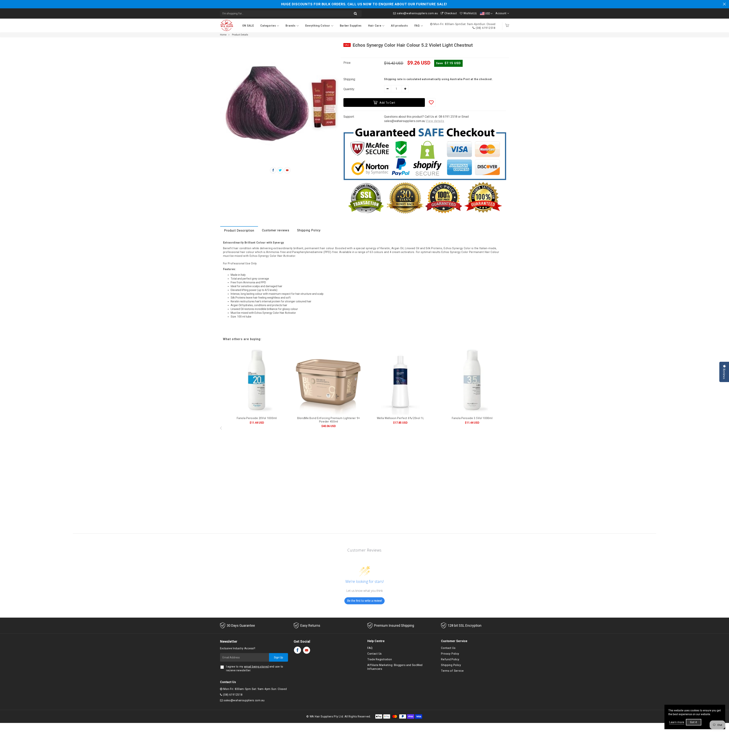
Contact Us (374, 653)
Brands (290, 25)
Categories (268, 25)
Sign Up (278, 657)
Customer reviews (275, 230)
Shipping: (349, 79)
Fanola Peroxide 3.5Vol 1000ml (472, 418)
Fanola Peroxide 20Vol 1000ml (257, 418)
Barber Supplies (351, 25)
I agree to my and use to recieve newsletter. (254, 668)
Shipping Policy (309, 230)
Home (223, 34)
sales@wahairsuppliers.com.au (417, 13)
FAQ (417, 25)
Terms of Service (452, 670)
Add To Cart (387, 102)
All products (399, 25)
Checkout (450, 13)
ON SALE (248, 25)
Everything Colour (317, 25)
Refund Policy (450, 659)
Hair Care (374, 25)
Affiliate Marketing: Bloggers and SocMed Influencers (395, 667)
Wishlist (470, 13)
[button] (508, 428)
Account (501, 13)
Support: (348, 116)
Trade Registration (379, 659)
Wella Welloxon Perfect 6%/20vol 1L (400, 418)
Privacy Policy (450, 653)
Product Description (239, 230)
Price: (347, 63)
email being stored (256, 666)
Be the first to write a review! (364, 600)
